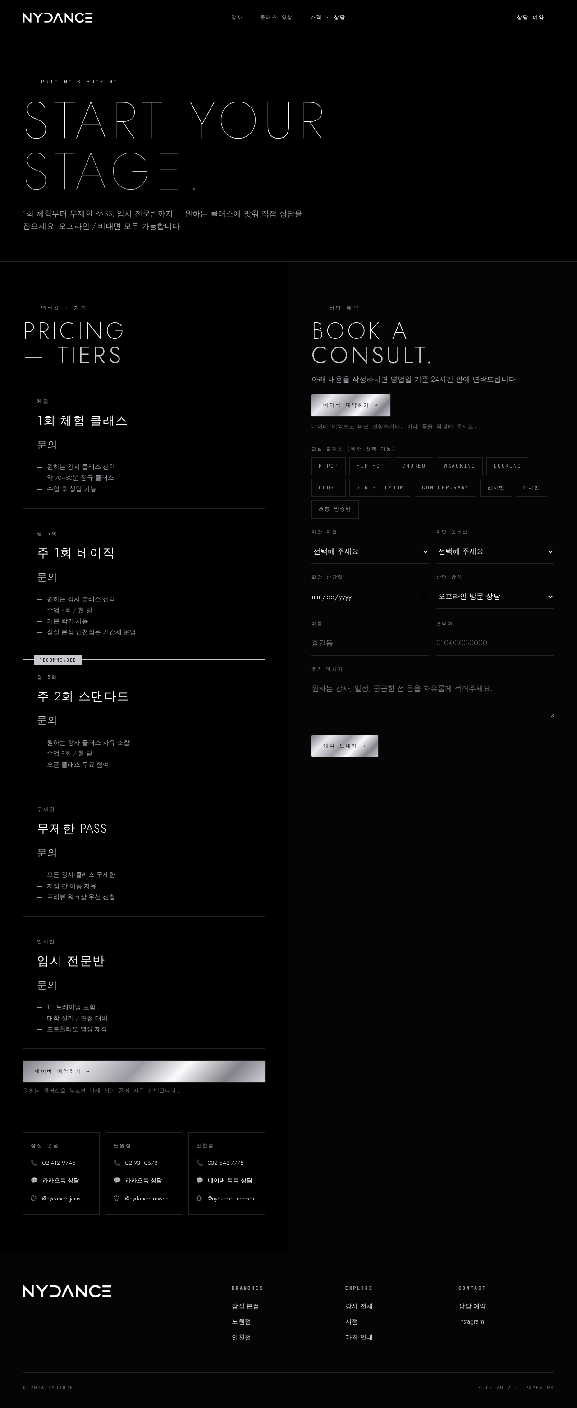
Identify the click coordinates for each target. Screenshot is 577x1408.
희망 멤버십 (452, 532)
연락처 (444, 623)
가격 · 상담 (328, 17)
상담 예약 (531, 17)
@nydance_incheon (225, 1198)
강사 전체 (359, 1306)
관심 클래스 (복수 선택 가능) (353, 449)
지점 (351, 1321)
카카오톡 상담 (55, 1180)
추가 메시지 (327, 669)
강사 (237, 17)
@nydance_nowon (141, 1198)
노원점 (241, 1321)
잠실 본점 (245, 1306)
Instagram (471, 1321)
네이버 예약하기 (62, 1071)
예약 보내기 (344, 745)
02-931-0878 (136, 1162)
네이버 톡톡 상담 (224, 1180)
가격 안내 (359, 1337)
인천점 (241, 1337)
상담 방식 (449, 577)
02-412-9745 (53, 1162)
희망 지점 (324, 532)
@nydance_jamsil (57, 1198)
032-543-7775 (220, 1162)
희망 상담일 (327, 577)
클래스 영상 (276, 17)
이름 (317, 623)
